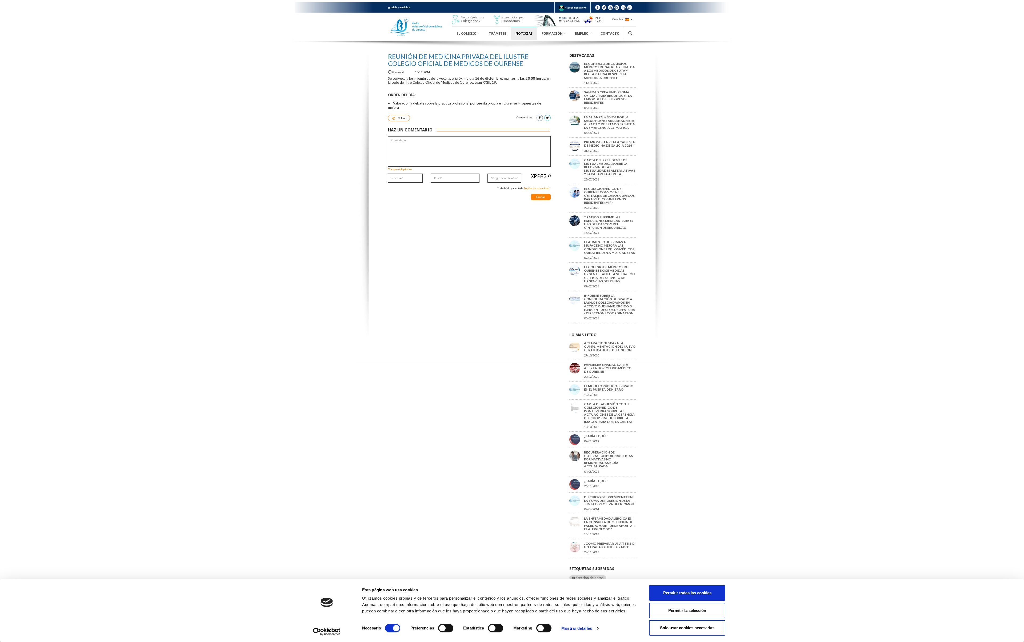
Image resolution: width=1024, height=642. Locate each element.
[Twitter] (604, 7)
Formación (552, 33)
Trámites (497, 33)
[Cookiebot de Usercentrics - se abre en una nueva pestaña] (326, 632)
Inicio (394, 7)
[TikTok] (629, 7)
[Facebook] (597, 7)
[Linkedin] (623, 7)
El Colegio (467, 33)
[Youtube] (610, 7)
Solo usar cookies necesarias (687, 627)
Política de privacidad (536, 188)
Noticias (404, 7)
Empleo (582, 33)
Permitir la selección (687, 610)
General (397, 72)
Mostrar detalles (576, 628)
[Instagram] (616, 7)
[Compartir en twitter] (547, 118)
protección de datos (587, 578)
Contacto (610, 33)
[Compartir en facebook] (540, 118)
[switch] (445, 628)
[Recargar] (549, 176)
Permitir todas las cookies (687, 593)
